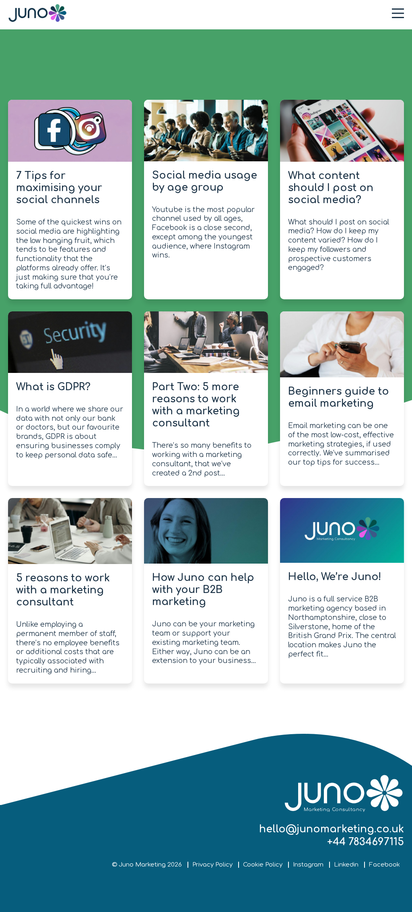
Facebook (384, 864)
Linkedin (346, 864)
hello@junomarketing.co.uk (331, 829)
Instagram (308, 864)
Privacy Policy (212, 864)
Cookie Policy (262, 864)
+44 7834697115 (365, 842)
